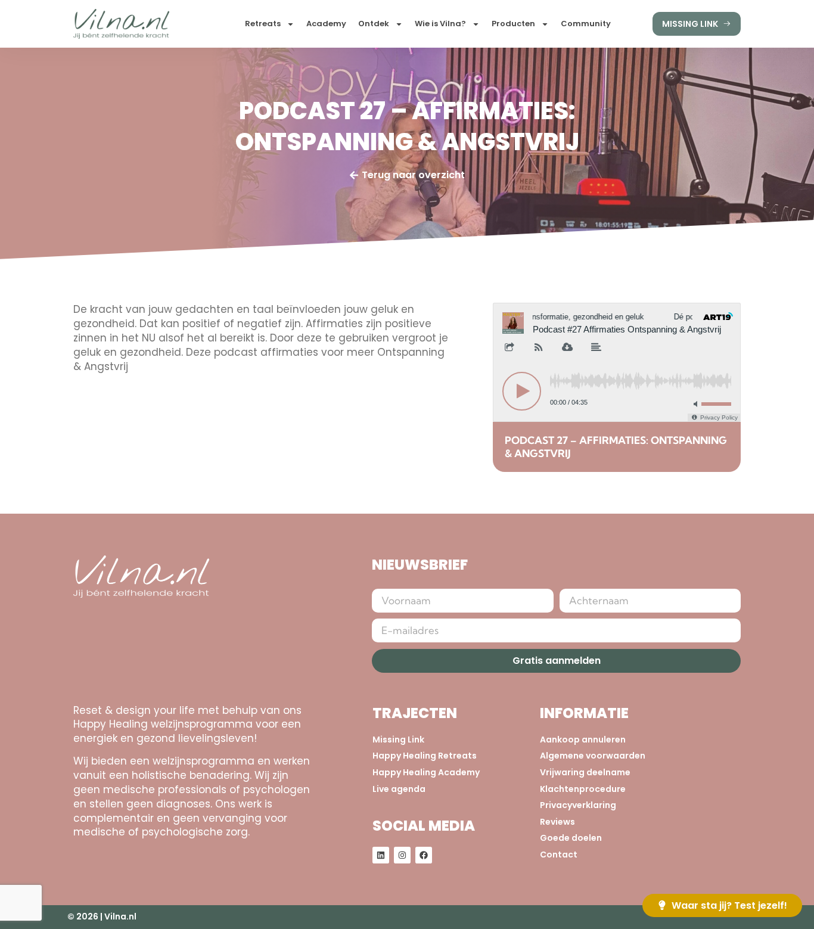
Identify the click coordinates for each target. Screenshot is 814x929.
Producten (513, 23)
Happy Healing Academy (426, 772)
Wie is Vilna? (440, 23)
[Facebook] (423, 855)
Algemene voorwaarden (592, 756)
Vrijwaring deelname (585, 772)
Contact (558, 854)
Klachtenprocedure (583, 789)
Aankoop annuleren (583, 739)
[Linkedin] (380, 855)
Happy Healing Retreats (424, 756)
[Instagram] (402, 855)
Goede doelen (571, 838)
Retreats (263, 23)
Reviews (557, 822)
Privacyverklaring (578, 805)
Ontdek (373, 23)
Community (586, 23)
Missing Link (398, 739)
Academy (326, 23)
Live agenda (398, 789)
